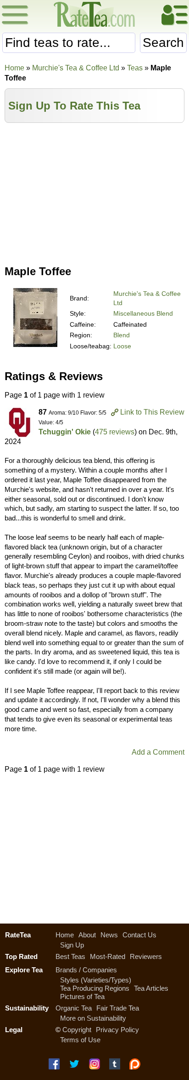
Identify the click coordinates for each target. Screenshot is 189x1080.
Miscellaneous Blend (143, 313)
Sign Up (72, 945)
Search (163, 42)
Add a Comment (158, 752)
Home (14, 68)
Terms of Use (80, 1040)
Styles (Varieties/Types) (95, 980)
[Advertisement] (94, 191)
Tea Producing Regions (94, 988)
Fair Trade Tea (117, 1008)
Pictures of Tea (82, 996)
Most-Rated (107, 956)
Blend (121, 335)
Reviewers (146, 956)
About (87, 935)
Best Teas (70, 956)
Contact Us (139, 935)
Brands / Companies (86, 970)
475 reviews (114, 432)
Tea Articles (151, 988)
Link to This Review (152, 412)
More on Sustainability (93, 1018)
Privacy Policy (117, 1030)
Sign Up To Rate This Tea (74, 105)
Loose (122, 346)
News (109, 935)
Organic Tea (74, 1008)
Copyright (76, 1030)
